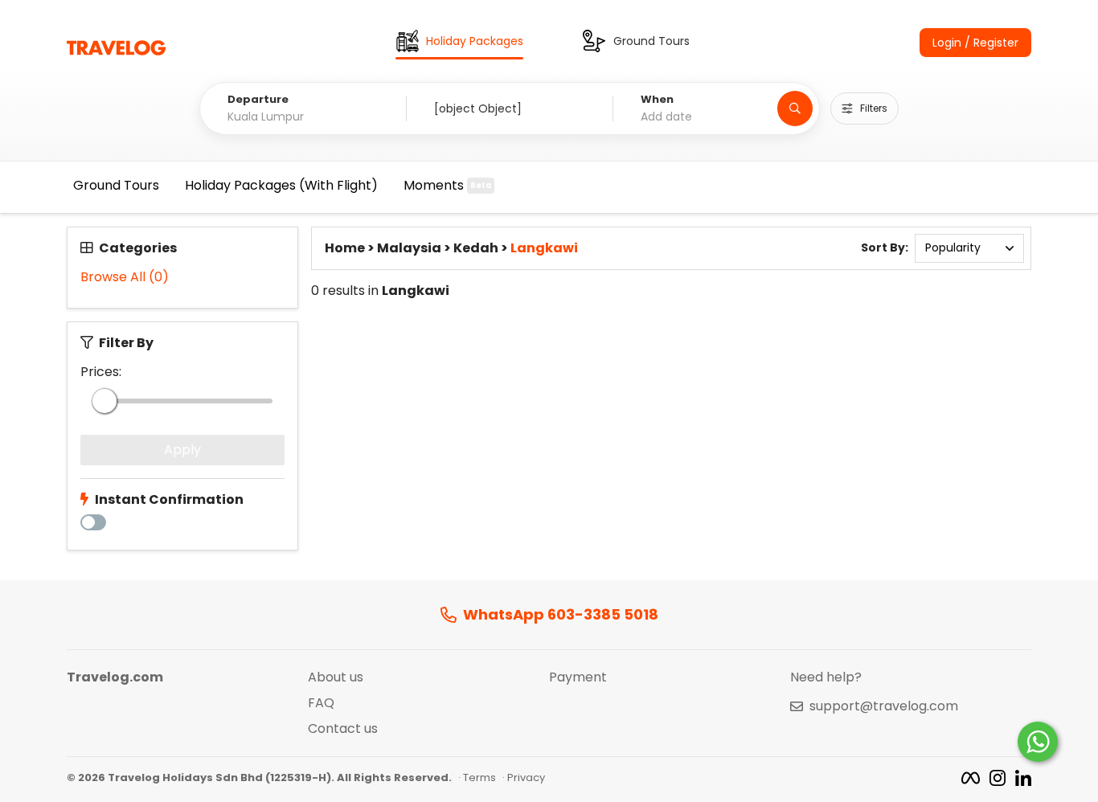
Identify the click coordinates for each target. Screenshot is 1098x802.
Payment (578, 677)
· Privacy (523, 777)
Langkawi (544, 248)
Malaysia (409, 248)
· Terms (477, 777)
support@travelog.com (883, 706)
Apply (182, 449)
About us (335, 677)
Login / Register (975, 43)
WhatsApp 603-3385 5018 (560, 615)
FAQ (321, 703)
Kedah (475, 248)
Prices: (100, 372)
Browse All (124, 277)
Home (345, 248)
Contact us (343, 729)
